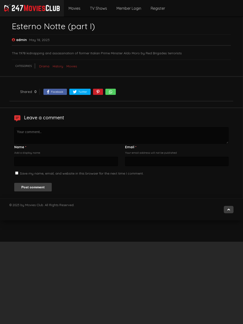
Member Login (129, 8)
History (58, 66)
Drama (44, 66)
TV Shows (98, 8)
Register (158, 8)
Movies (74, 8)
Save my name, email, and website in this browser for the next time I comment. (82, 173)
